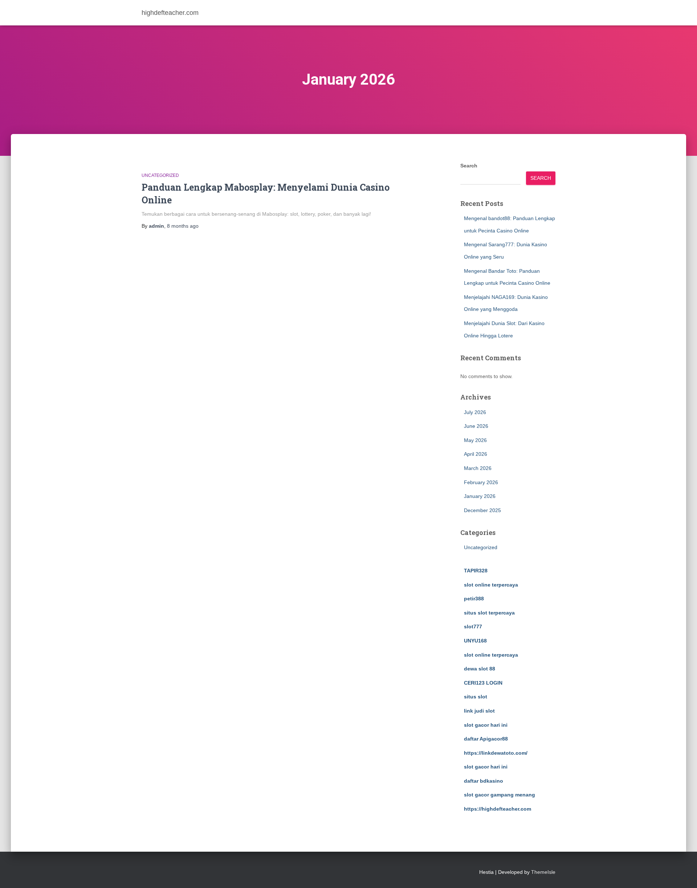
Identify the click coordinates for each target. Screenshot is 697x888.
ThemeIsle (543, 872)
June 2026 (476, 426)
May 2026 (475, 440)
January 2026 (480, 496)
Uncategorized (160, 175)
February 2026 (481, 482)
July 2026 (475, 412)
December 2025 (482, 510)
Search (468, 166)
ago (183, 226)
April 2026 (475, 454)
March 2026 (478, 468)
